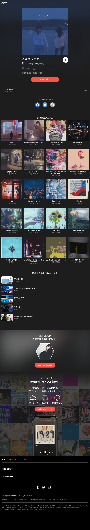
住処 (11, 142)
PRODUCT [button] (7, 469)
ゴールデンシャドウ (78, 260)
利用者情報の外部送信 (38, 499)
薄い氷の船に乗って (34, 230)
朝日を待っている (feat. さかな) (34, 142)
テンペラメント (34, 172)
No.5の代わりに (78, 142)
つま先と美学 (78, 201)
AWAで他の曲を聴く (45, 365)
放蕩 (11, 201)
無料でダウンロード (45, 409)
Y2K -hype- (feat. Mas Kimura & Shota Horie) (56, 173)
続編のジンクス (12, 172)
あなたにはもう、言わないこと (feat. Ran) (34, 261)
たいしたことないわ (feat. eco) (56, 260)
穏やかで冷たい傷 (78, 230)
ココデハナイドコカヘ (56, 142)
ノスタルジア (24, 459)
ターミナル (56, 230)
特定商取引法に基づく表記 (58, 499)
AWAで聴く (45, 79)
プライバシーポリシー (19, 499)
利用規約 (5, 499)
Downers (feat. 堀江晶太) (78, 172)
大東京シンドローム (34, 201)
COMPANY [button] (7, 476)
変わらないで (56, 201)
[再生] (65, 60)
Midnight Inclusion (12, 230)
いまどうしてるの (11, 260)
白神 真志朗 (39, 63)
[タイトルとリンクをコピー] (52, 104)
